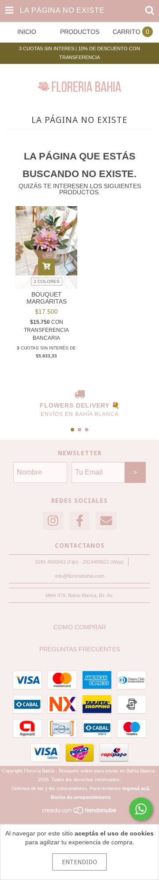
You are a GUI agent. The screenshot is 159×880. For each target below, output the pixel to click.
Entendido (79, 861)
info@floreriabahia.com (79, 576)
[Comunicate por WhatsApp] (140, 809)
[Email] (106, 521)
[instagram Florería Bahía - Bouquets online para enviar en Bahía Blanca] (53, 521)
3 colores (47, 281)
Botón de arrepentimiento (81, 797)
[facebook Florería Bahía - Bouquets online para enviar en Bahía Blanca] (79, 521)
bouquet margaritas (46, 298)
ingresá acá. (136, 788)
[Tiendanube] (79, 813)
